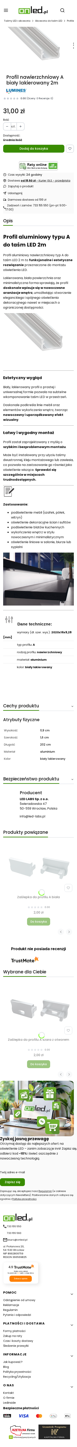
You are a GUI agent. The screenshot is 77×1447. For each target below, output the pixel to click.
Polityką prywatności (24, 1199)
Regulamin (45, 1191)
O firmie (8, 1398)
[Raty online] (38, 166)
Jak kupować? (13, 1362)
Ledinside (9, 1403)
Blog (6, 1367)
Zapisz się (12, 1182)
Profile (70, 20)
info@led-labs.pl (32, 816)
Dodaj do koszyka (34, 148)
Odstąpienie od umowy (19, 1300)
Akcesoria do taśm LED (48, 20)
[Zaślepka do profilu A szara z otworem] (38, 1009)
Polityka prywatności (17, 1372)
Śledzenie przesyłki (16, 1346)
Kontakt (8, 1393)
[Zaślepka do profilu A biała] (38, 867)
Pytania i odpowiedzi (17, 1315)
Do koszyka (38, 922)
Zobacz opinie (20, 1278)
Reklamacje (11, 1305)
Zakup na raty (12, 1336)
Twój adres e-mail (12, 1172)
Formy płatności (14, 1331)
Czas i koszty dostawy (18, 1341)
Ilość (6, 120)
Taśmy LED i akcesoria (17, 20)
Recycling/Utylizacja (17, 1377)
